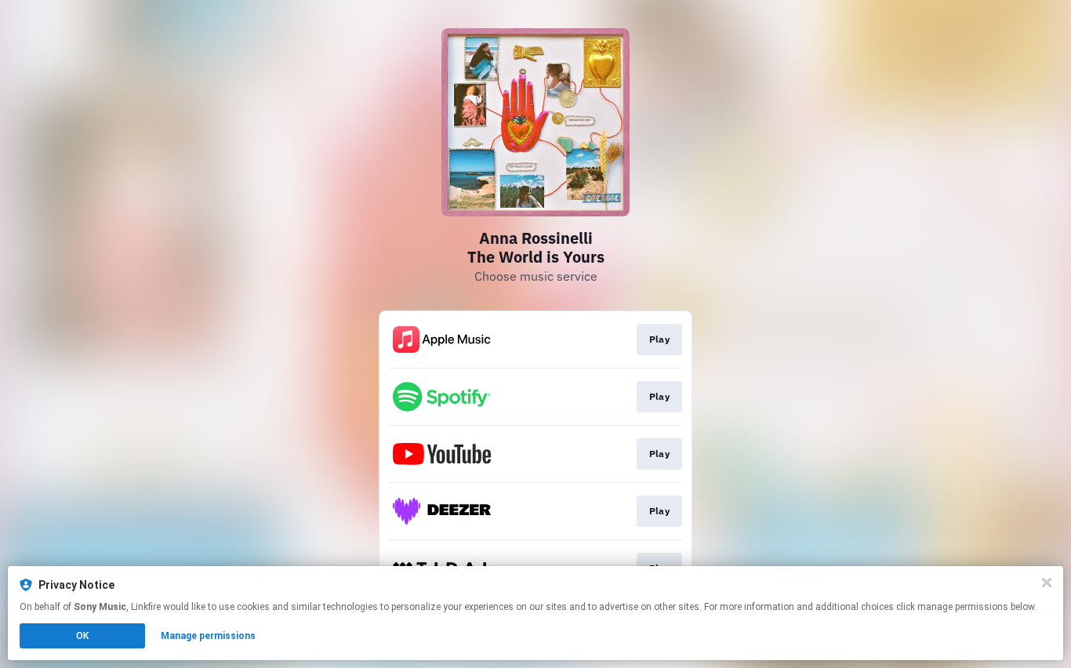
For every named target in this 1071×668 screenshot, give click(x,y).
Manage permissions (208, 635)
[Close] (1046, 582)
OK (82, 635)
